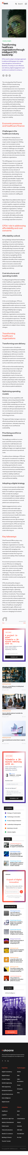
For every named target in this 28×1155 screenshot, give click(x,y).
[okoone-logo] (8, 1050)
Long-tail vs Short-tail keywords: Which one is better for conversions (16, 960)
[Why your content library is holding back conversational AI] (14, 668)
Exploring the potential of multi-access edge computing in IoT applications (17, 942)
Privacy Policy (23, 1148)
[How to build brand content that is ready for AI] (14, 722)
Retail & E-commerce (7, 1133)
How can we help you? (11, 788)
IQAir (18, 1111)
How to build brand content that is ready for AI (13, 740)
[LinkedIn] (9, 75)
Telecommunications (7, 1130)
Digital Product (6, 1075)
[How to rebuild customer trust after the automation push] (14, 695)
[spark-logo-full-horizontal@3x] (5, 2)
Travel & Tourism (6, 1141)
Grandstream (20, 1133)
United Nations (21, 1118)
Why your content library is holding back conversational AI (13, 687)
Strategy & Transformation (14, 813)
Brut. (18, 1115)
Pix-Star (19, 1137)
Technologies (21, 1068)
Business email (9, 780)
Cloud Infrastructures (7, 1094)
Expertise (5, 1068)
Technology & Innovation (13, 816)
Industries (5, 1107)
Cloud (18, 1085)
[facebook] (2, 1060)
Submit (21, 891)
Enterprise (19, 1089)
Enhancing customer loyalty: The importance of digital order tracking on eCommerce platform (16, 933)
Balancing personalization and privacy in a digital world (17, 951)
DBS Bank (19, 1130)
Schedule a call (14, 657)
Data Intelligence (6, 1098)
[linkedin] (8, 1060)
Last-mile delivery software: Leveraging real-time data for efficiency (15, 914)
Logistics (4, 1115)
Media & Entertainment (8, 1122)
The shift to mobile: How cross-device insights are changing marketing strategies (17, 970)
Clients (19, 1107)
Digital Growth (5, 1101)
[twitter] (5, 1060)
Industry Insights (6, 41)
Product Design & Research (14, 820)
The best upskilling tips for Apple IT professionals (17, 846)
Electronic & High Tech (8, 1118)
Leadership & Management (14, 824)
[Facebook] (3, 75)
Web (18, 1075)
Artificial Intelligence (10, 993)
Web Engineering (6, 1086)
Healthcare (5, 1111)
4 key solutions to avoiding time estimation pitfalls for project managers (16, 980)
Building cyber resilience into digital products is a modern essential (16, 864)
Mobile (19, 1071)
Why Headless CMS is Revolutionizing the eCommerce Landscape (16, 855)
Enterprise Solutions (7, 1090)
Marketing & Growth (6, 684)
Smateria (19, 1126)
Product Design (6, 1079)
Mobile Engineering (7, 1083)
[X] (6, 75)
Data (18, 1092)
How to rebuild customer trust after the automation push (12, 714)
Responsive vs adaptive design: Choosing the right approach (16, 923)
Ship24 (19, 1122)
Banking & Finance (7, 1137)
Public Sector (5, 1126)
